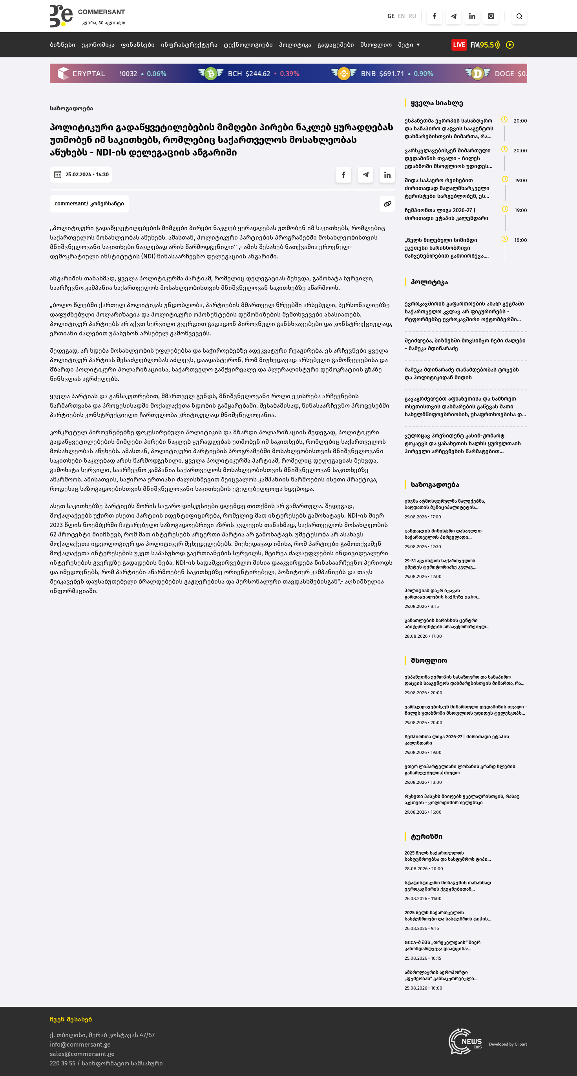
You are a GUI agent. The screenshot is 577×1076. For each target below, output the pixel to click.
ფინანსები (138, 44)
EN (401, 16)
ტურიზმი (426, 836)
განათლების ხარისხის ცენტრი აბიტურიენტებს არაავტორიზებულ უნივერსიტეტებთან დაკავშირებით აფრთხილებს (446, 624)
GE (390, 16)
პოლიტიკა (295, 44)
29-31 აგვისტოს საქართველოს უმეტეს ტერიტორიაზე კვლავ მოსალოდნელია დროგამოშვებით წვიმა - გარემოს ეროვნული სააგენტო (445, 564)
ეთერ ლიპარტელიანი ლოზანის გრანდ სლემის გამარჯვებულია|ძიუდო (460, 770)
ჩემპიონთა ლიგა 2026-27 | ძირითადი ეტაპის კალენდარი (457, 740)
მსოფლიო (376, 44)
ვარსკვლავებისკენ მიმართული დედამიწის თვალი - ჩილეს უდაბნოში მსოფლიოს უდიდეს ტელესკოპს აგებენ (466, 710)
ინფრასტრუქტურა (189, 44)
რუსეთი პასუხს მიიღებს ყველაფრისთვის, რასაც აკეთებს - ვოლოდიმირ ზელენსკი (462, 799)
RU (412, 16)
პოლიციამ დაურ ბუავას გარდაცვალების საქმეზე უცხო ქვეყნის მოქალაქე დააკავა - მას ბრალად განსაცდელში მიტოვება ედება (444, 594)
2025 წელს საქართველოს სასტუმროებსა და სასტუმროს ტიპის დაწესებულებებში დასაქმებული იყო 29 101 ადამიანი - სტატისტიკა (447, 856)
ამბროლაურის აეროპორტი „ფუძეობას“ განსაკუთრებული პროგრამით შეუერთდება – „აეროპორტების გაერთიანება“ (441, 976)
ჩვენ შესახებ (71, 1019)
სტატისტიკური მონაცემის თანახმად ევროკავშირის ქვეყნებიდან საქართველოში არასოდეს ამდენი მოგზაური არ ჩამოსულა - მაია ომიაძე (448, 886)
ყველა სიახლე (437, 103)
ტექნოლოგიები (248, 44)
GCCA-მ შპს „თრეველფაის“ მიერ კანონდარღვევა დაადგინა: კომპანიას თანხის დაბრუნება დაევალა (442, 946)
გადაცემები (336, 44)
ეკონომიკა (98, 44)
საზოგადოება (71, 108)
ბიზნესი (62, 44)
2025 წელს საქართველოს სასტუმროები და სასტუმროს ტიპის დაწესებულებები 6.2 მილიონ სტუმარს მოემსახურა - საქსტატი (446, 916)
